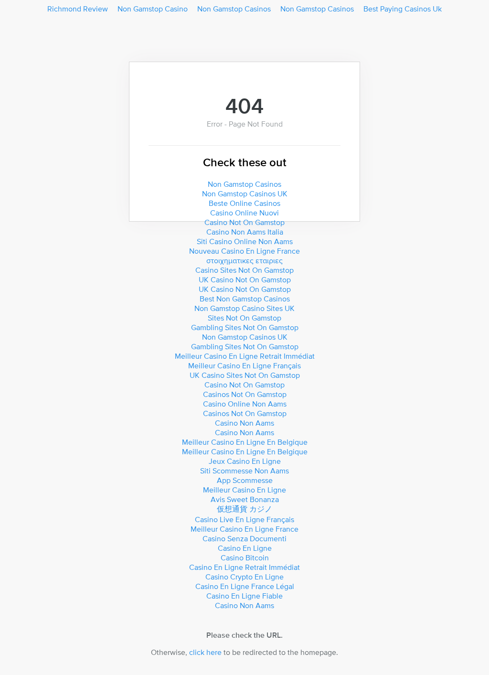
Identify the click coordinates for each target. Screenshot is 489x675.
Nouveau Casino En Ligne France (244, 250)
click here (205, 652)
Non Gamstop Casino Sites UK (244, 308)
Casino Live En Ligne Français (244, 519)
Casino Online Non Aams (245, 403)
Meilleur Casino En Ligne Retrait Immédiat (245, 356)
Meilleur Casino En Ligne (244, 489)
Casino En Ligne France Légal (244, 586)
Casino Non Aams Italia (244, 231)
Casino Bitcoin (245, 557)
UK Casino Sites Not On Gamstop (245, 375)
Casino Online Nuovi (244, 212)
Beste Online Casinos (244, 203)
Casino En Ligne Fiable (244, 595)
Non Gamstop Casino (152, 8)
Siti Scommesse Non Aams (244, 470)
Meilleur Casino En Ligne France (244, 529)
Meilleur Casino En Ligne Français (244, 365)
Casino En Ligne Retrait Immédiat (244, 567)
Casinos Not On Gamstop (245, 394)
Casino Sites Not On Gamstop (244, 270)
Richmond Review (77, 8)
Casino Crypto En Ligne (244, 576)
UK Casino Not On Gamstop (245, 279)
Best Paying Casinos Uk (402, 8)
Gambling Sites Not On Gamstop (244, 327)
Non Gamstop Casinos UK (244, 193)
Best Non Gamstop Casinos (245, 298)
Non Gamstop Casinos (234, 8)
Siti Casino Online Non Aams (245, 241)
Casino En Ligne (245, 548)
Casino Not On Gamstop (244, 222)
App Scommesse (245, 480)
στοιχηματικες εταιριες (244, 260)
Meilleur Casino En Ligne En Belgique (245, 442)
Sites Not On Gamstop (244, 317)
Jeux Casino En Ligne (245, 461)
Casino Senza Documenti (244, 538)
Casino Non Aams (244, 422)
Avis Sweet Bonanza (245, 499)
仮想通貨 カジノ (244, 508)
